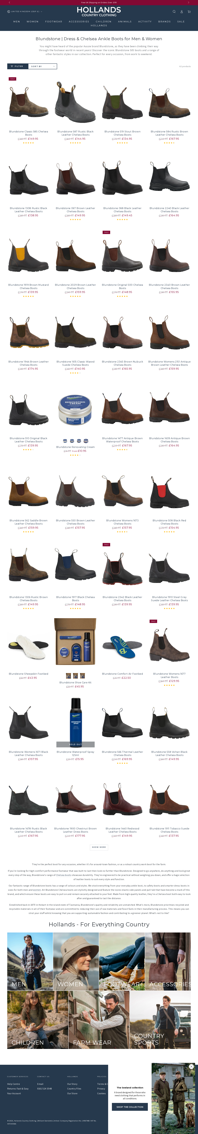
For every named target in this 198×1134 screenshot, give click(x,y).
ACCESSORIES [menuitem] (79, 21)
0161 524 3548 (44, 1088)
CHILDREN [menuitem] (104, 21)
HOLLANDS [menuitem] (99, 25)
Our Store (72, 1093)
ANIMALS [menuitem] (125, 21)
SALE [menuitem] (181, 21)
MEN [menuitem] (16, 21)
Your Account (14, 1093)
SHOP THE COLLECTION (130, 1107)
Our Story (72, 1084)
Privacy (101, 1088)
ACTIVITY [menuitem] (145, 21)
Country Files (74, 1088)
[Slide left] (9, 2)
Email (40, 1084)
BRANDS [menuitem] (164, 21)
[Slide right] (188, 2)
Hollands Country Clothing (25, 1121)
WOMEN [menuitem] (33, 21)
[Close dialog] (191, 1066)
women (37, 889)
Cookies (101, 1093)
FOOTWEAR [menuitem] (53, 21)
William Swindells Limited (48, 1121)
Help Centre (13, 1084)
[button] (174, 11)
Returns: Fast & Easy (18, 1088)
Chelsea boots (63, 875)
